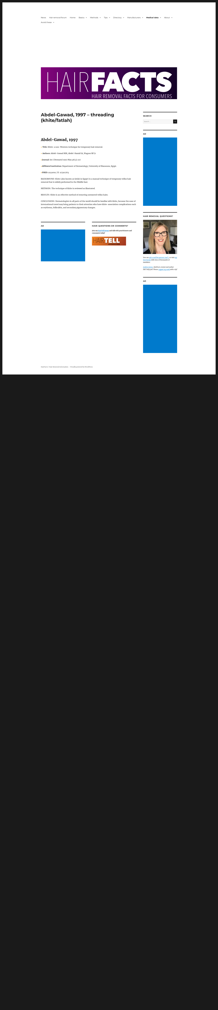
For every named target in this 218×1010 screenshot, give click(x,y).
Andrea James (148, 267)
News (43, 18)
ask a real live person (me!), (159, 258)
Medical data (152, 18)
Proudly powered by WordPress (81, 367)
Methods (94, 18)
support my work (164, 269)
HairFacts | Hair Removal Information (54, 367)
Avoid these (46, 22)
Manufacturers (134, 18)
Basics (81, 18)
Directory (117, 18)
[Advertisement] (109, 44)
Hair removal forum (58, 18)
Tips (106, 18)
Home (73, 18)
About (167, 18)
